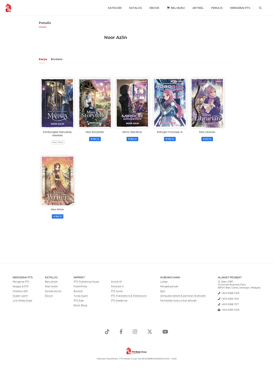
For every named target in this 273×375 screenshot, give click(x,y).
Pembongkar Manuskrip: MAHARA (57, 133)
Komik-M (116, 281)
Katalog (135, 7)
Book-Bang (80, 305)
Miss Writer (57, 209)
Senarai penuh (53, 291)
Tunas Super (81, 295)
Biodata (56, 59)
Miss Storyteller (95, 131)
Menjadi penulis (169, 286)
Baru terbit (51, 281)
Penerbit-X (117, 286)
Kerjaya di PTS (20, 286)
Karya (43, 59)
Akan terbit (51, 286)
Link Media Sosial (22, 300)
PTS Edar (79, 300)
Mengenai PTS (240, 7)
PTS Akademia (119, 300)
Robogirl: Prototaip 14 (170, 131)
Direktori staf (20, 291)
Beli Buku (178, 7)
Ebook (154, 7)
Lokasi (163, 281)
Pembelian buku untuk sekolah (178, 300)
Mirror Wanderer (132, 131)
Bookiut (78, 291)
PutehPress (80, 286)
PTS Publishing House (86, 281)
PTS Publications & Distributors (129, 295)
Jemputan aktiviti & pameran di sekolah (183, 295)
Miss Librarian (207, 131)
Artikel (198, 7)
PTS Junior (117, 291)
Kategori (115, 7)
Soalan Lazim (20, 295)
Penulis (217, 7)
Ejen (162, 291)
